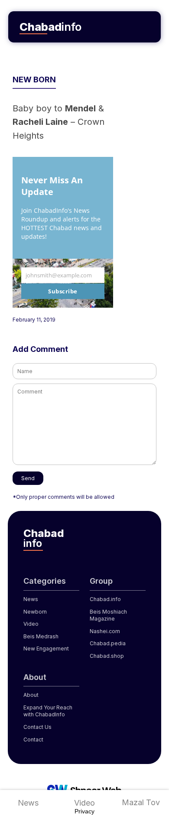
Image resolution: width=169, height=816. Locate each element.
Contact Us (37, 727)
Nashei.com (105, 631)
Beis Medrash (40, 636)
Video (84, 802)
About (31, 695)
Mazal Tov (141, 802)
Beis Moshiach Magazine (108, 615)
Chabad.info (105, 599)
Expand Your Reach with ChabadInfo (47, 711)
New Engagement (46, 648)
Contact (33, 739)
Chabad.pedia (108, 643)
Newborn (35, 611)
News (28, 802)
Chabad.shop (107, 656)
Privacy (84, 811)
